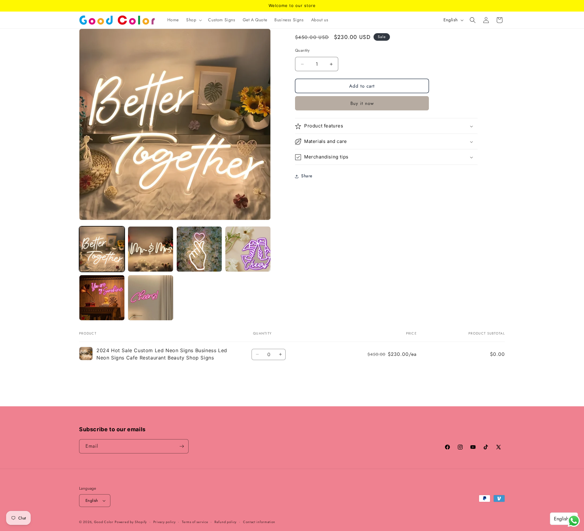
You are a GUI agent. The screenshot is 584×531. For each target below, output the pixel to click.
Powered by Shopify (131, 521)
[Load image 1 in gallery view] (102, 249)
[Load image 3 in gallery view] (199, 249)
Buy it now (362, 103)
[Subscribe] (181, 446)
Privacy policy (164, 521)
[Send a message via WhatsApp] (574, 521)
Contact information (259, 521)
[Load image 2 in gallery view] (150, 249)
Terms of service (195, 521)
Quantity (302, 50)
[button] (193, 19)
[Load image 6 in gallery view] (150, 298)
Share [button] (306, 176)
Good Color (103, 521)
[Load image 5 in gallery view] (102, 298)
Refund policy (225, 521)
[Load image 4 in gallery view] (248, 249)
